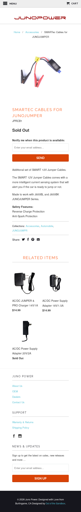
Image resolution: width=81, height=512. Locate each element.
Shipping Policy (20, 427)
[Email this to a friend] (38, 239)
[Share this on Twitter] (23, 239)
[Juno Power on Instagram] (20, 436)
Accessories (32, 226)
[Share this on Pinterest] (32, 239)
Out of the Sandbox (55, 503)
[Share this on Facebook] (28, 239)
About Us (17, 386)
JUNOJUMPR (19, 230)
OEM (15, 391)
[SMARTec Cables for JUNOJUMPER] (40, 73)
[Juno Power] (40, 15)
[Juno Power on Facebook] (14, 436)
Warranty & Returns (23, 422)
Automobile (47, 226)
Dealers (16, 397)
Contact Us (18, 402)
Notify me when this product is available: (38, 140)
